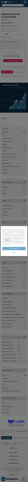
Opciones (14, 252)
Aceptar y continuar (14, 248)
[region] (14, 241)
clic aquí (7, 240)
